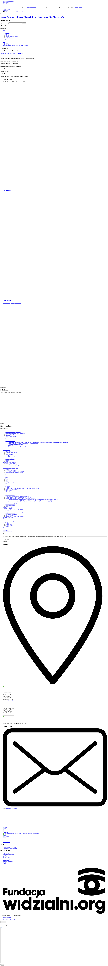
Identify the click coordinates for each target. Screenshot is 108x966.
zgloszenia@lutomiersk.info (11, 808)
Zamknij (76, 7)
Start (4, 840)
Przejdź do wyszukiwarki (8, 3)
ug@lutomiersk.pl (9, 700)
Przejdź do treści (6, 2)
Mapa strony (5, 4)
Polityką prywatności (31, 7)
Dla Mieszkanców (6, 842)
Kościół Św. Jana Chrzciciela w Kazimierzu (11, 53)
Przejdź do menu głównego (8, 1)
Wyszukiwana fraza (4, 23)
